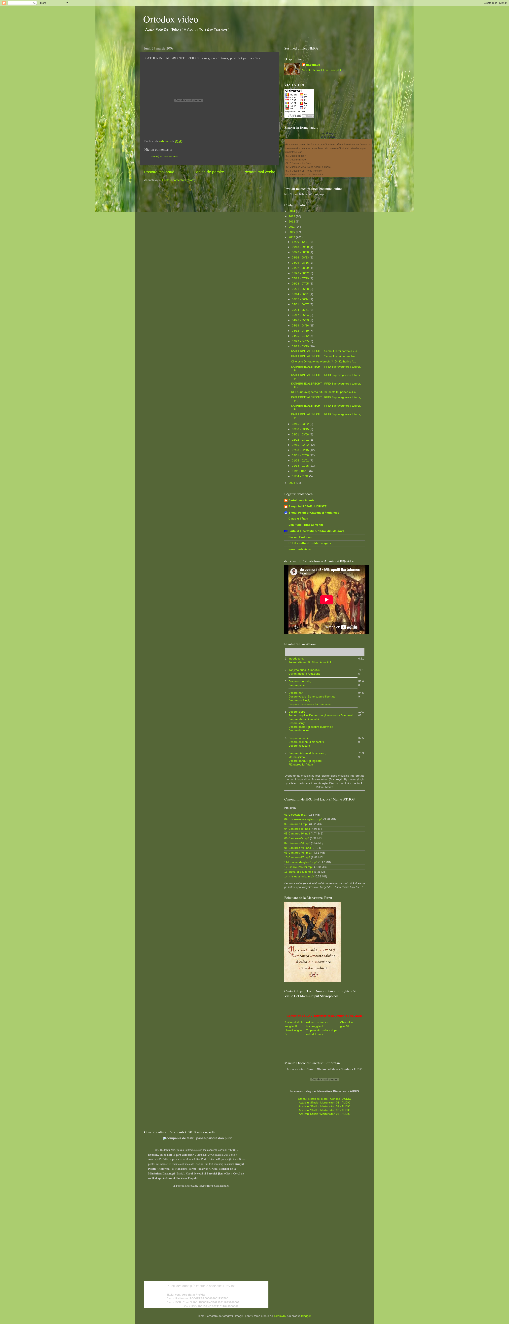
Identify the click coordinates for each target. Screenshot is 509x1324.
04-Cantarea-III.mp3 (297, 828)
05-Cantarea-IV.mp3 (297, 833)
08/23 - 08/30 (301, 252)
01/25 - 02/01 (301, 460)
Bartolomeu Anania (301, 500)
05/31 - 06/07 (301, 304)
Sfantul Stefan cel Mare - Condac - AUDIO (324, 1098)
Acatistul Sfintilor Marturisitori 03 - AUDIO (324, 1110)
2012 (292, 221)
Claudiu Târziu (298, 518)
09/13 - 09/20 (301, 247)
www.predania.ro (299, 549)
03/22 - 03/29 (301, 346)
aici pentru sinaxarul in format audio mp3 (348, 178)
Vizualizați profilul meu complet (321, 70)
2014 (292, 211)
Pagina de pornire (209, 172)
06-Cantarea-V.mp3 (296, 838)
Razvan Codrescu (300, 537)
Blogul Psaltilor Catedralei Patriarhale (313, 512)
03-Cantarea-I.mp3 (296, 824)
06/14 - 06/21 (301, 294)
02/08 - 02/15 (301, 450)
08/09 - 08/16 (301, 262)
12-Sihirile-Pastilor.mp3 (298, 867)
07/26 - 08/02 (301, 273)
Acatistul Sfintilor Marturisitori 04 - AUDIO (324, 1113)
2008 (292, 482)
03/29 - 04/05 (301, 341)
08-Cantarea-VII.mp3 (297, 847)
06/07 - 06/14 (301, 299)
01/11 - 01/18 (300, 471)
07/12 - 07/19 (301, 278)
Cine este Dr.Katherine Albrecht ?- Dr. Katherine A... (323, 361)
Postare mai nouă (159, 172)
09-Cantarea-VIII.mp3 (298, 852)
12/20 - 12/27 (301, 241)
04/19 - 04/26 (301, 325)
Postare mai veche (259, 172)
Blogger (306, 1315)
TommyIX (280, 1315)
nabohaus (313, 64)
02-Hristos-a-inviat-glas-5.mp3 (303, 819)
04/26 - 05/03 (301, 320)
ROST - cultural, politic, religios (309, 543)
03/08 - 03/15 (301, 429)
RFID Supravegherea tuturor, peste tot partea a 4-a (323, 391)
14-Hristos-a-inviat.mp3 (299, 876)
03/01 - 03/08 (301, 434)
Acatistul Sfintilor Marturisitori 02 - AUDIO (324, 1106)
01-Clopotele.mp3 (295, 814)
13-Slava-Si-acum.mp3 (298, 871)
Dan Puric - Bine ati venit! (305, 524)
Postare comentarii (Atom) (178, 180)
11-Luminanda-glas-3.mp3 (301, 862)
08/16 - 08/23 (301, 257)
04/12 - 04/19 (301, 330)
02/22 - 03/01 (301, 439)
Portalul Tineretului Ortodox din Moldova (316, 530)
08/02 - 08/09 (301, 267)
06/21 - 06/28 (301, 289)
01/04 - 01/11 (300, 476)
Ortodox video (170, 18)
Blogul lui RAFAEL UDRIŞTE (307, 506)
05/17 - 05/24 (301, 315)
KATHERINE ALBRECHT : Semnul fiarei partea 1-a (323, 356)
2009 (292, 237)
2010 (292, 231)
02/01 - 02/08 (301, 455)
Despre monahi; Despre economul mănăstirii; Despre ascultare (306, 742)
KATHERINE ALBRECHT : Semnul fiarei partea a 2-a (324, 351)
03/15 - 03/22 (301, 424)
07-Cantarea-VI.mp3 (297, 843)
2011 (292, 226)
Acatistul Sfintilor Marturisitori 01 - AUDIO (324, 1102)
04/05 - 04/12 (301, 335)
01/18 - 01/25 (301, 465)
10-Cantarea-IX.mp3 (297, 857)
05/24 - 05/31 (301, 309)
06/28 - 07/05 (301, 283)
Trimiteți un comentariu (163, 156)
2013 (292, 216)
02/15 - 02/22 (301, 444)
